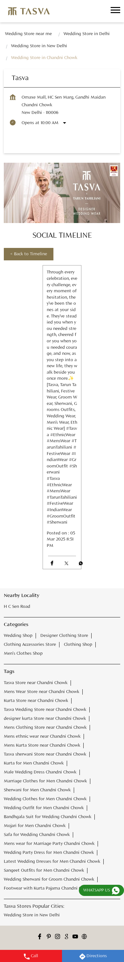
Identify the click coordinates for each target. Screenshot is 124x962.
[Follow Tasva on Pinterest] (48, 937)
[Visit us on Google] (66, 937)
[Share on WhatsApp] (81, 563)
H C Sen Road (17, 606)
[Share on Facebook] (52, 563)
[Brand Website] (84, 937)
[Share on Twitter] (66, 563)
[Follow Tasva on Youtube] (75, 937)
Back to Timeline (28, 254)
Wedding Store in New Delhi (32, 915)
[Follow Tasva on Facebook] (39, 937)
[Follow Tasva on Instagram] (57, 937)
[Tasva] (29, 11)
